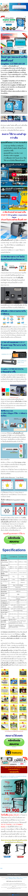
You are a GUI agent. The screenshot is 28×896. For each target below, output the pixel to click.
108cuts (21, 877)
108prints (14, 877)
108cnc (7, 878)
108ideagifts (11, 878)
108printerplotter (20, 878)
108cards (14, 878)
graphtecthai (25, 877)
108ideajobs (10, 877)
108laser (17, 877)
